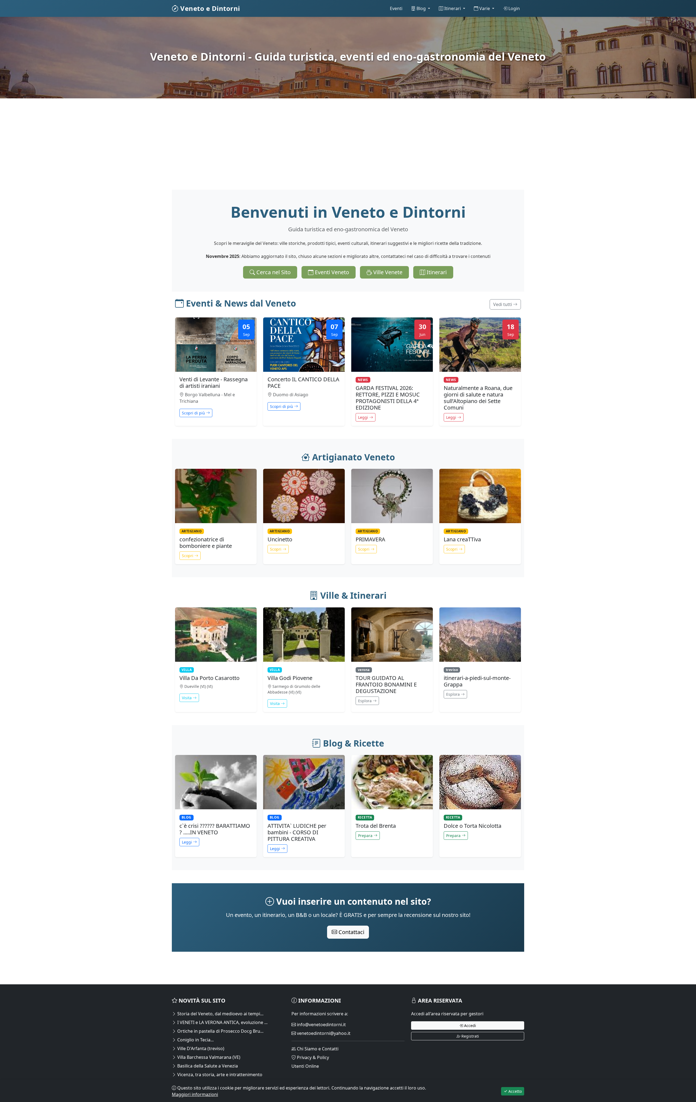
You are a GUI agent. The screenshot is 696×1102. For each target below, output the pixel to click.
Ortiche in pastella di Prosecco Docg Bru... (219, 1031)
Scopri (188, 555)
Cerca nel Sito (273, 272)
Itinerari (452, 8)
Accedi (469, 1025)
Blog (421, 8)
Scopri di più (194, 413)
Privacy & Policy (312, 1057)
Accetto (514, 1091)
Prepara (366, 835)
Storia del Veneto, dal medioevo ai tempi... (219, 1014)
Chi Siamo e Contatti (317, 1049)
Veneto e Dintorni (209, 8)
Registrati (469, 1036)
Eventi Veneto (331, 272)
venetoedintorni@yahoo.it (323, 1033)
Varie (484, 8)
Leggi (363, 417)
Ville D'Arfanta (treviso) (200, 1048)
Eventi (396, 8)
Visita (187, 697)
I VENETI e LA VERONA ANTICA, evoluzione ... (222, 1022)
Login (513, 8)
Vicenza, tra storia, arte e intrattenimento (219, 1075)
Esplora (365, 700)
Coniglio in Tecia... (195, 1040)
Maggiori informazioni (195, 1094)
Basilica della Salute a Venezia (207, 1066)
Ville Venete (387, 272)
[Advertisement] (335, 152)
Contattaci (350, 932)
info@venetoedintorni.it (321, 1025)
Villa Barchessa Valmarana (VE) (208, 1057)
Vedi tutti (503, 304)
